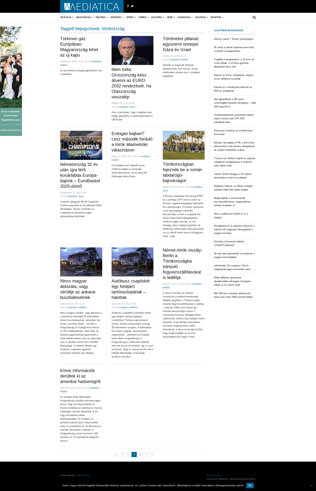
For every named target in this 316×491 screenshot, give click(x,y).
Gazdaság (184, 17)
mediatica (96, 61)
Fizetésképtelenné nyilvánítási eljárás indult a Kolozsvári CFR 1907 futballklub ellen (234, 118)
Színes (142, 17)
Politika (101, 17)
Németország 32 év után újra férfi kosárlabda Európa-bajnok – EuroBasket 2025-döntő (80, 175)
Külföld (200, 17)
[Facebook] (128, 6)
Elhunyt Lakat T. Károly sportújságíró (233, 39)
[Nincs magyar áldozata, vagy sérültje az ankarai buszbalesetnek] (81, 261)
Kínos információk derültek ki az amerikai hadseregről (80, 376)
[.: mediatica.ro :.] (92, 6)
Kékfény (116, 17)
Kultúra (156, 17)
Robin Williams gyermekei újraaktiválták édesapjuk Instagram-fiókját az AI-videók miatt (233, 281)
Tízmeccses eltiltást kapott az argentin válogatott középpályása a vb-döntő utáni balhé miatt (234, 162)
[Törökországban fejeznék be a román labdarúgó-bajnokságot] (184, 145)
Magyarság (83, 17)
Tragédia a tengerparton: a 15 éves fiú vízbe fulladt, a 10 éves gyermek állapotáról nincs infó (234, 63)
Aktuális (65, 17)
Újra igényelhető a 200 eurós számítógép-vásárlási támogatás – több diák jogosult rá (235, 103)
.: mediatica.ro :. (83, 475)
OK (250, 485)
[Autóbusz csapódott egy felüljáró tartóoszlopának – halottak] (132, 261)
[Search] (254, 17)
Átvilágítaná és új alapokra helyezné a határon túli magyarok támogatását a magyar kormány (234, 229)
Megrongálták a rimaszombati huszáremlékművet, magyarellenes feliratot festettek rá (232, 202)
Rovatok (216, 17)
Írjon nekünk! (214, 475)
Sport (130, 17)
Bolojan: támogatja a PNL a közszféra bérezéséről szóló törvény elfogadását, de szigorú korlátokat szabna (234, 146)
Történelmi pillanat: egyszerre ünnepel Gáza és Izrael (181, 44)
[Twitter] (132, 6)
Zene (170, 17)
